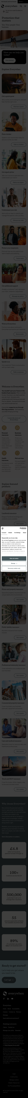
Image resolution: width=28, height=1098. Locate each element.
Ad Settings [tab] (17, 532)
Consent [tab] (4, 532)
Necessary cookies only (14, 568)
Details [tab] (10, 532)
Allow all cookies (14, 558)
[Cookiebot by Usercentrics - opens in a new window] (20, 528)
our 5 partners (10, 540)
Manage (13, 563)
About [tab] (24, 532)
